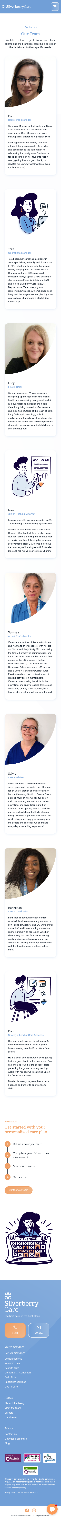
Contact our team (18, 1190)
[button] (30, 1144)
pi (34, 1492)
